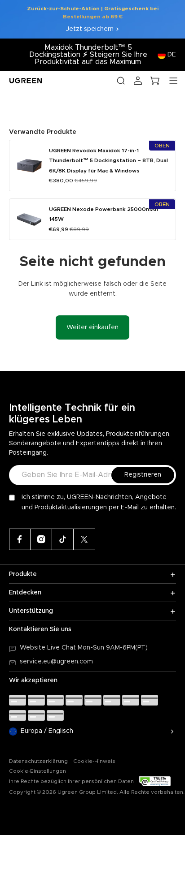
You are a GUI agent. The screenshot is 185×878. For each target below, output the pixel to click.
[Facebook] (20, 539)
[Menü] (173, 80)
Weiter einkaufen (92, 327)
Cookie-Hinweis (94, 761)
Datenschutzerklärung (38, 761)
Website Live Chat (49, 648)
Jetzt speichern (90, 29)
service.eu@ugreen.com (56, 661)
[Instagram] (41, 539)
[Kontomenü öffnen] (137, 80)
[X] (84, 539)
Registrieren (142, 475)
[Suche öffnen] (120, 80)
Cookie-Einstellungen (37, 771)
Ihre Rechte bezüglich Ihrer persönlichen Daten (71, 781)
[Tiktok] (63, 539)
